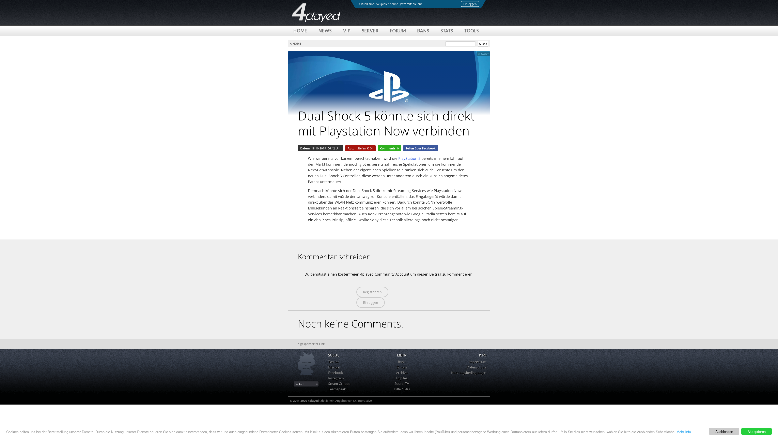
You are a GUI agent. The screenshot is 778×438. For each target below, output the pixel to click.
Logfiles (401, 378)
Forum (398, 30)
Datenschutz (476, 367)
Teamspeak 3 (338, 389)
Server (370, 30)
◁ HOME (295, 43)
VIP (347, 30)
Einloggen (470, 4)
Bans (423, 30)
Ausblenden (724, 431)
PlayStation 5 (409, 158)
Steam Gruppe (339, 383)
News (325, 30)
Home (300, 30)
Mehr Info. (684, 431)
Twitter (333, 362)
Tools (471, 30)
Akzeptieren (757, 431)
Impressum (477, 362)
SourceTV (401, 383)
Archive (401, 372)
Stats (446, 30)
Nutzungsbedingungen (468, 372)
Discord (334, 367)
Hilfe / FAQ (402, 389)
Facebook (335, 372)
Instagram (336, 378)
